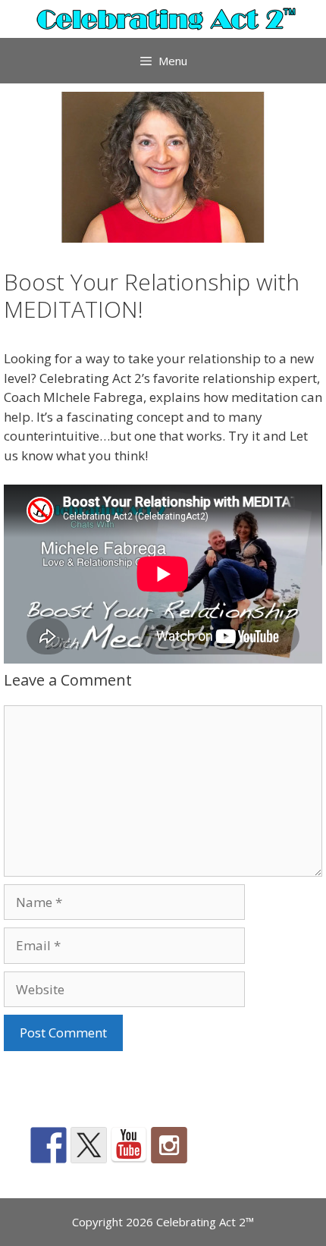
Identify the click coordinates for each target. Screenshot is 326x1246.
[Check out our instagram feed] (169, 1145)
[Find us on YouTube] (129, 1145)
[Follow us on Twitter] (89, 1145)
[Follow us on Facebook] (48, 1145)
